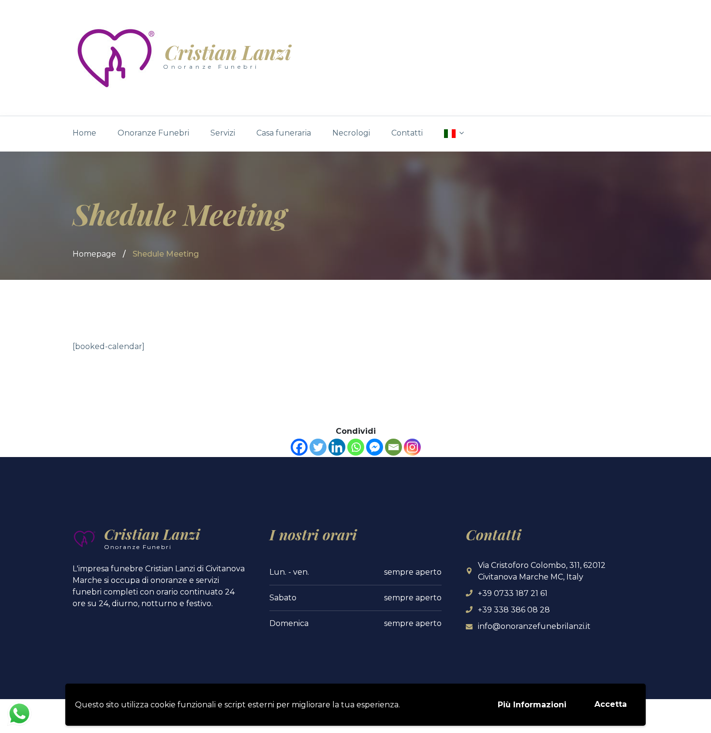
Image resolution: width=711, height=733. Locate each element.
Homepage (94, 254)
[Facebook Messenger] (374, 447)
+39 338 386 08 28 (514, 609)
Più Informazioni (532, 704)
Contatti (407, 132)
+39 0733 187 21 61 (513, 593)
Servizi (222, 132)
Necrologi (351, 132)
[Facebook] (299, 447)
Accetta (610, 704)
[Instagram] (412, 447)
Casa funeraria (283, 132)
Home (84, 132)
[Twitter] (318, 447)
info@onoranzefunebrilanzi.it (534, 626)
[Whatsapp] (355, 447)
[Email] (393, 447)
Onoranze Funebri (153, 132)
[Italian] (454, 133)
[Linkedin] (336, 447)
